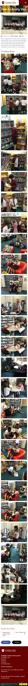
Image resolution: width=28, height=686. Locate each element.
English (4, 628)
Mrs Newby (15, 36)
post (17, 642)
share (6, 642)
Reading (12, 628)
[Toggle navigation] (25, 3)
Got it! (23, 684)
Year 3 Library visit (20, 632)
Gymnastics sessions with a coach (6, 634)
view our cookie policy (8, 684)
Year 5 (22, 36)
